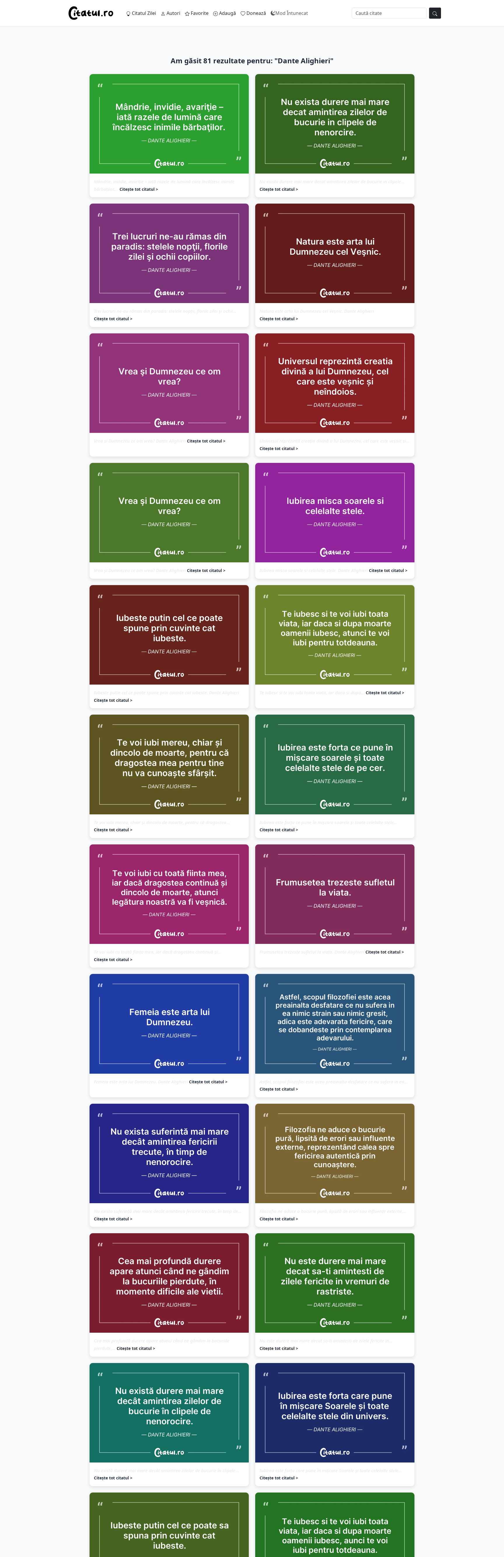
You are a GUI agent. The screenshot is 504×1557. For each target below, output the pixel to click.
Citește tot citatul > (139, 189)
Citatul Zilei (143, 13)
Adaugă (227, 13)
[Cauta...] (435, 13)
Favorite (199, 13)
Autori (172, 13)
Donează (255, 13)
